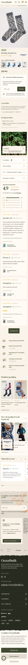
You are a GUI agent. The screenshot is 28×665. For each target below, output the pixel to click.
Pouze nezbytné (14, 656)
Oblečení (8, 5)
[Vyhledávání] (15, 2)
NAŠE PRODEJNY (12, 361)
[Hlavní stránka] (6, 2)
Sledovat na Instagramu (10, 540)
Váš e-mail (4, 507)
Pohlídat (21, 89)
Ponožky (13, 5)
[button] (25, 459)
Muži (3, 5)
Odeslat (24, 507)
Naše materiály (12, 369)
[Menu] (25, 2)
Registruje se (18, 93)
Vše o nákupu (12, 348)
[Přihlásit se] (19, 2)
